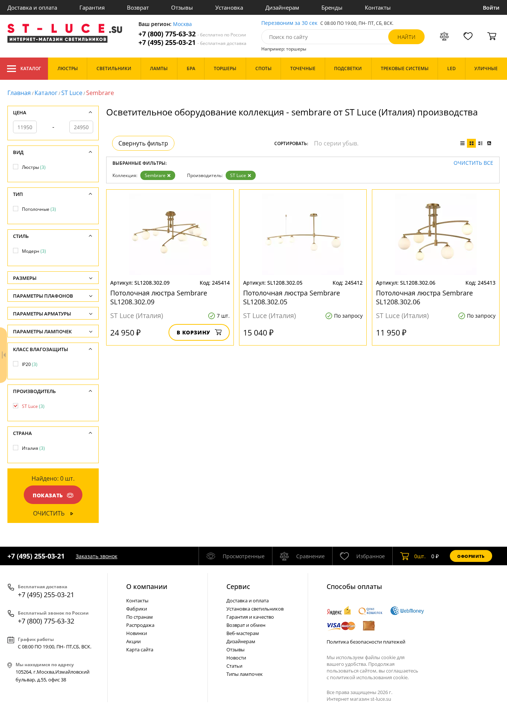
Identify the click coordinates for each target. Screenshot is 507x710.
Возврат (138, 7)
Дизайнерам (282, 7)
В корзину (193, 332)
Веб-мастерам (242, 633)
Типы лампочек (244, 674)
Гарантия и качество (250, 617)
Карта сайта (139, 649)
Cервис (238, 586)
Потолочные (39, 209)
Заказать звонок (96, 556)
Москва (182, 24)
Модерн (34, 251)
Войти (491, 7)
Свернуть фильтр (143, 143)
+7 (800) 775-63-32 (192, 34)
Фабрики (136, 608)
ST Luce (71, 93)
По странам (139, 617)
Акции (133, 641)
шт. (420, 556)
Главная (19, 93)
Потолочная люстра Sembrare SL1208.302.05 (291, 297)
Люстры (34, 167)
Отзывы (182, 7)
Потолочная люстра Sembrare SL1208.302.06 (424, 297)
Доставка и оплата (32, 7)
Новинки (136, 633)
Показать (48, 495)
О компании (146, 586)
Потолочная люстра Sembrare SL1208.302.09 (158, 297)
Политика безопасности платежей (366, 641)
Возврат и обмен (245, 625)
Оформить (471, 556)
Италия (33, 448)
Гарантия (92, 7)
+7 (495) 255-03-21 (192, 42)
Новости (236, 657)
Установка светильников (255, 608)
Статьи (234, 665)
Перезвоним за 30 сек (289, 23)
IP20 (29, 364)
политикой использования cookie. (369, 677)
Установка (229, 7)
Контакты (378, 7)
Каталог (30, 68)
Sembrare (155, 175)
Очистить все (473, 163)
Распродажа (140, 625)
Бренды (332, 7)
